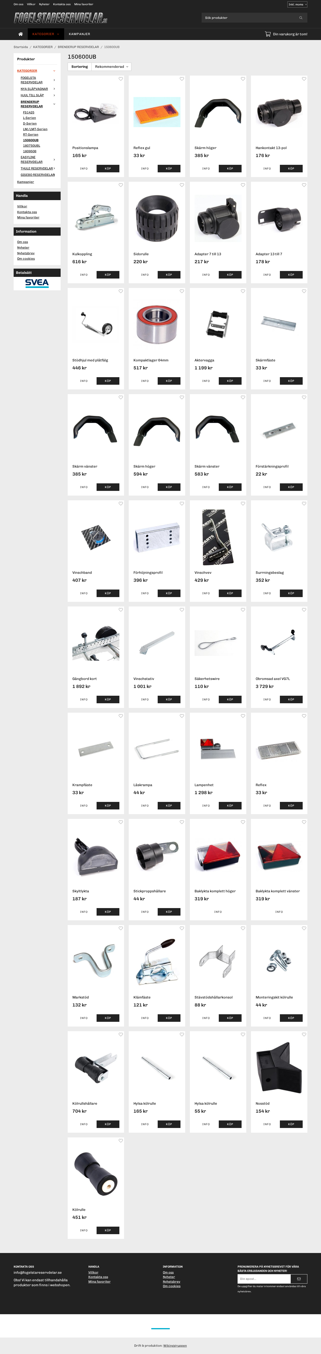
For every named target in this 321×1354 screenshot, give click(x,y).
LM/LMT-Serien (35, 129)
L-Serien (29, 118)
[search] (300, 18)
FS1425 (28, 112)
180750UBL (31, 145)
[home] (21, 34)
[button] (108, 168)
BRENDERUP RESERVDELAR (32, 104)
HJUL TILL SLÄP (32, 95)
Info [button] (84, 168)
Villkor (31, 4)
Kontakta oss (62, 4)
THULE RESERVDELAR (37, 168)
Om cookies (26, 258)
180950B (29, 151)
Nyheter (44, 4)
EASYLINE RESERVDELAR (32, 159)
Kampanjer (79, 34)
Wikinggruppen (175, 1345)
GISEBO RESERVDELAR (38, 175)
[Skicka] (298, 1279)
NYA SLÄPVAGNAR (34, 89)
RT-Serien (30, 134)
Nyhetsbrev (26, 253)
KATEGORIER (43, 34)
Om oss (18, 4)
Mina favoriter (83, 4)
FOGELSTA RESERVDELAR (32, 80)
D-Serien (30, 123)
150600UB (31, 140)
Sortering (79, 67)
